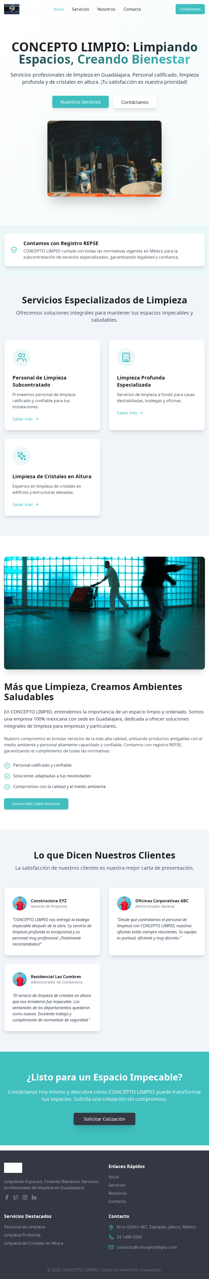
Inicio (59, 9)
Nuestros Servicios (80, 102)
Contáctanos (190, 9)
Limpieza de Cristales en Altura (33, 1243)
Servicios (80, 9)
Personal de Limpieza (24, 1227)
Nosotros (106, 9)
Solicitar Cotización (104, 1119)
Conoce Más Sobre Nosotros (36, 803)
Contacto (132, 9)
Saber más (22, 419)
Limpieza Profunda (22, 1235)
